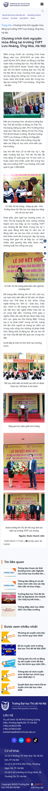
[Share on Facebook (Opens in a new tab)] (44, 253)
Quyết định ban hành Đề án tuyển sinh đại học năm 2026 (32, 687)
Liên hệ (32, 18)
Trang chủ (6, 25)
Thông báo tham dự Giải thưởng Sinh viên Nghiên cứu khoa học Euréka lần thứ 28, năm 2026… (31, 571)
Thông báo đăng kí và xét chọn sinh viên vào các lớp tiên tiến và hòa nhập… (31, 584)
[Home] (16, 4)
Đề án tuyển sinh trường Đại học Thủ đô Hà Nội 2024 (32, 647)
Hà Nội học (5, 18)
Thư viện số (14, 18)
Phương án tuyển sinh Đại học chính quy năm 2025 (31, 634)
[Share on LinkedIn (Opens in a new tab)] (44, 241)
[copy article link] (44, 259)
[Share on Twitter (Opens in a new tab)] (44, 247)
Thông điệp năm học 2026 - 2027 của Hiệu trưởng (31, 608)
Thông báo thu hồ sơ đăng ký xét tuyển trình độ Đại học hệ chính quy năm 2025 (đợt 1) (32, 661)
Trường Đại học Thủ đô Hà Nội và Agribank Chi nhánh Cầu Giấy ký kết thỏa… (32, 597)
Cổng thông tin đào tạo (34, 15)
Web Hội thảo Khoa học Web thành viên (13, 15)
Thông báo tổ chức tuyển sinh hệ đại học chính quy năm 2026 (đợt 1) (31, 674)
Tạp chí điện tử (24, 18)
